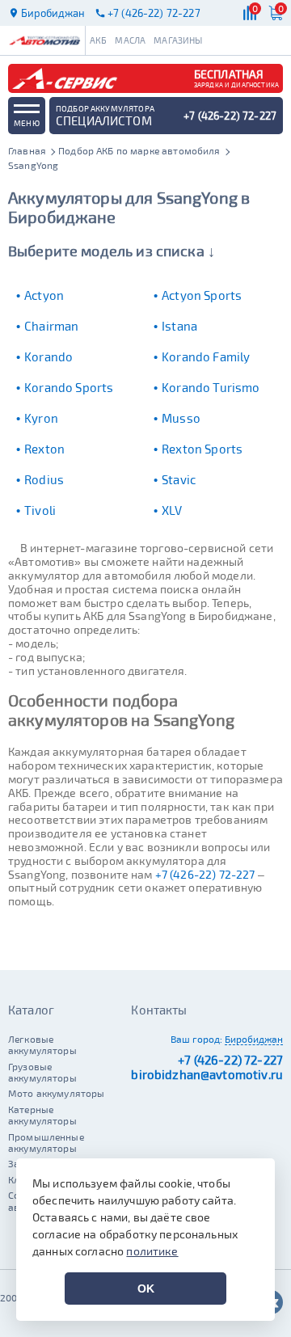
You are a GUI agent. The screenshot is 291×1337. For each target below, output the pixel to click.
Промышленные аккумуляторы (46, 1142)
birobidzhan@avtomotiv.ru (207, 1074)
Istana (179, 325)
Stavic (179, 479)
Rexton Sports (202, 448)
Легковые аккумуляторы (42, 1044)
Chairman (51, 325)
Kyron (41, 418)
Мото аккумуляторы (56, 1093)
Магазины (178, 40)
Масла (130, 40)
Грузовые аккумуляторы (42, 1072)
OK (145, 1288)
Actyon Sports (202, 295)
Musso (181, 418)
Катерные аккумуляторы (42, 1114)
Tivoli (40, 510)
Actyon (44, 295)
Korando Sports (68, 387)
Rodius (44, 479)
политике (152, 1251)
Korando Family (206, 356)
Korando (48, 356)
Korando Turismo (210, 387)
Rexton (44, 448)
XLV (172, 510)
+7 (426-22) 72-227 (205, 874)
